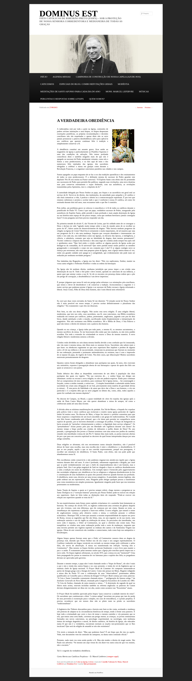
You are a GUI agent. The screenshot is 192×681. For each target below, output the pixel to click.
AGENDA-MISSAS (62, 77)
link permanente (90, 664)
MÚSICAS (144, 91)
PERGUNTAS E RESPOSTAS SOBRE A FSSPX (62, 99)
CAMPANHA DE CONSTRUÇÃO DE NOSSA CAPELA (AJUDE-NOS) (108, 77)
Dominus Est (72, 664)
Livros (90, 662)
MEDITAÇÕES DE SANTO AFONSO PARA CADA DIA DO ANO (70, 91)
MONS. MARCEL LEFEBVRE (120, 91)
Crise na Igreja (82, 662)
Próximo (149, 107)
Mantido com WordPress (96, 672)
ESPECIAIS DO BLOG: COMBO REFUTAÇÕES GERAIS (85, 84)
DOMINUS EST (68, 13)
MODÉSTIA (123, 84)
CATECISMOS (47, 84)
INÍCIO (43, 77)
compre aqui (112, 656)
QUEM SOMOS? (97, 99)
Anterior (139, 107)
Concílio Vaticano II (109, 662)
